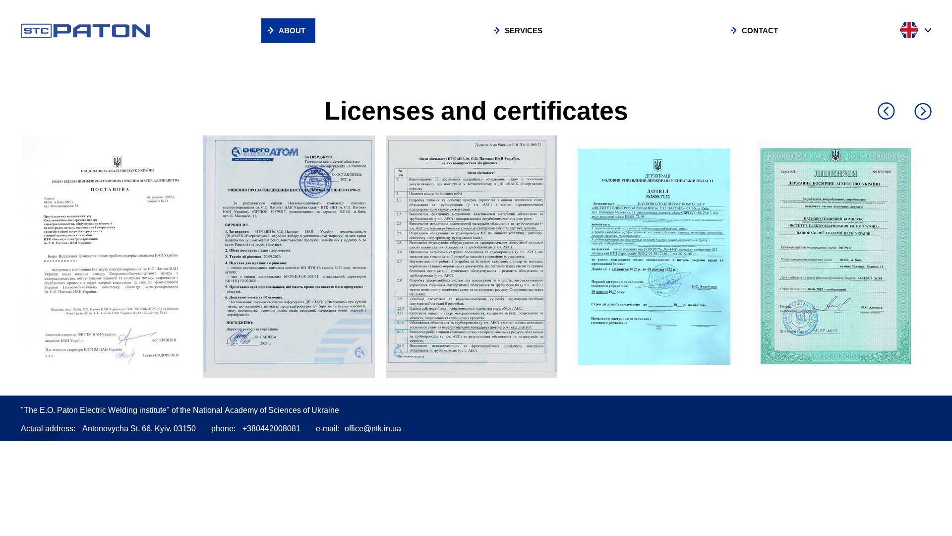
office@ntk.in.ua (373, 428)
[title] (112, 256)
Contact (760, 30)
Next (923, 112)
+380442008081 (271, 428)
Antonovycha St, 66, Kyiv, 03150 (139, 428)
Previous (886, 111)
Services (523, 30)
